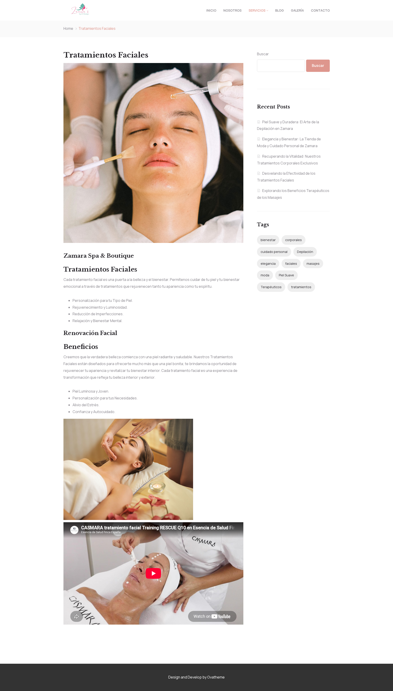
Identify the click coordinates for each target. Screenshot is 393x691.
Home (68, 28)
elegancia (268, 263)
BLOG (279, 10)
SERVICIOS (257, 10)
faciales (291, 263)
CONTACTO (320, 10)
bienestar (268, 240)
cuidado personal (274, 252)
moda (265, 275)
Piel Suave (286, 275)
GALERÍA (297, 10)
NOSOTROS (232, 10)
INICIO (211, 10)
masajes (313, 263)
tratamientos (301, 287)
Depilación (305, 252)
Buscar (263, 53)
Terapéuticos (271, 287)
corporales (293, 240)
